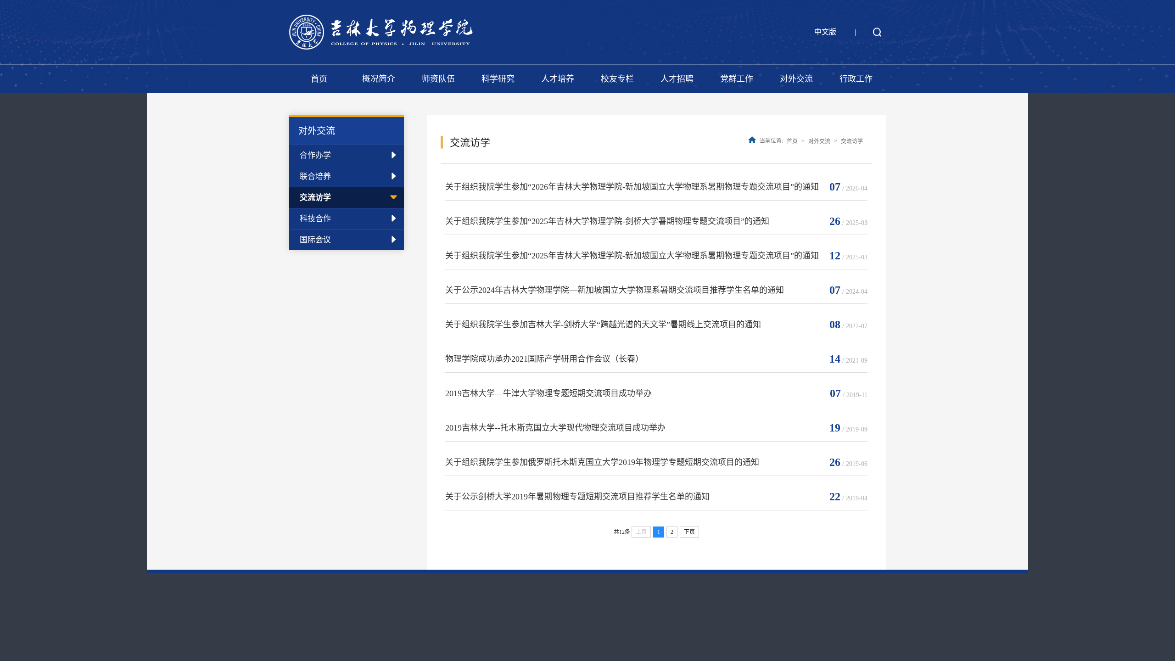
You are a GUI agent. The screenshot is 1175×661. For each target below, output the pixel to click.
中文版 (825, 32)
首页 (319, 79)
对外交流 (796, 79)
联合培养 (315, 176)
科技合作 (315, 218)
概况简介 (378, 79)
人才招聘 (677, 79)
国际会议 (315, 239)
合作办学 (315, 155)
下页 (689, 532)
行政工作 (856, 79)
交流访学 (315, 197)
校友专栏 (617, 79)
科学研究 (498, 79)
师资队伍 (438, 79)
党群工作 (736, 79)
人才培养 (557, 79)
